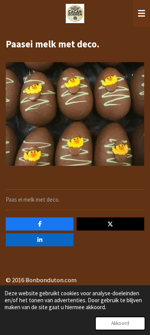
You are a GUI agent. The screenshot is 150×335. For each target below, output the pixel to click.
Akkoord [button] (120, 323)
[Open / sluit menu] (141, 13)
